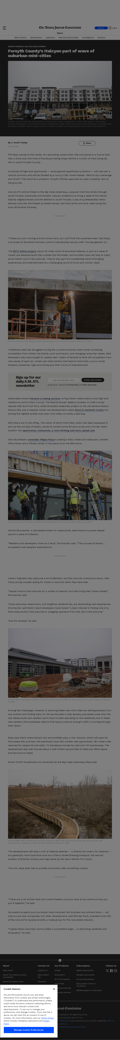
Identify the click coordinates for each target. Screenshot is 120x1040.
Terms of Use (47, 1018)
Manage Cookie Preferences (29, 1030)
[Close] (54, 989)
